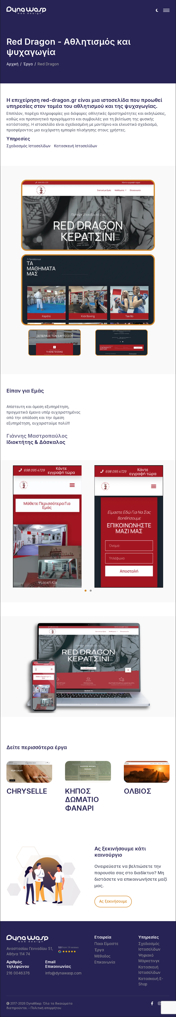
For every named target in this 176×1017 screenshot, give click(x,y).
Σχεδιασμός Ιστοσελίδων (28, 146)
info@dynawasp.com (63, 973)
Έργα (28, 64)
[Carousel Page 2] (91, 591)
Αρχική (12, 64)
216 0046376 (18, 973)
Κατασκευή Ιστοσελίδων (75, 146)
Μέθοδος (102, 956)
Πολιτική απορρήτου (46, 1008)
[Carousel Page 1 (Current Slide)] (85, 591)
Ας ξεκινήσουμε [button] (113, 901)
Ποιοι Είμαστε (106, 944)
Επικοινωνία (104, 962)
